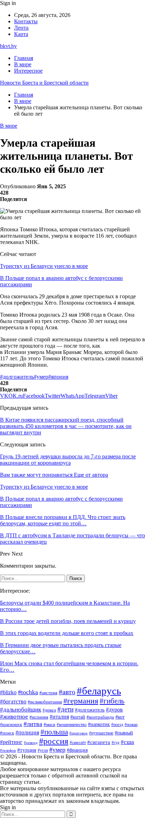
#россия (53, 741)
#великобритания (45, 702)
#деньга (49, 710)
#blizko (8, 692)
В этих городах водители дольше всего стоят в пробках (66, 633)
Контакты (26, 21)
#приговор (78, 733)
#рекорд (31, 743)
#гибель (112, 701)
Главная (23, 58)
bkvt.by (8, 46)
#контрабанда (100, 717)
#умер (41, 377)
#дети (65, 709)
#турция (26, 750)
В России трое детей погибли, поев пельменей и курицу (68, 621)
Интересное (28, 71)
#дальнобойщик (20, 709)
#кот (120, 717)
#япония (58, 377)
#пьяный (124, 732)
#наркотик (99, 724)
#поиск (7, 733)
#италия (59, 717)
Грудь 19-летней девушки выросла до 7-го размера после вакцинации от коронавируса (68, 459)
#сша (127, 742)
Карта (21, 34)
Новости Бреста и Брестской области (44, 83)
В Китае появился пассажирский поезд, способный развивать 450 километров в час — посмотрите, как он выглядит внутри (66, 426)
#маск (49, 724)
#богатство (13, 701)
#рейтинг (11, 742)
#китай (77, 717)
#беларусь (99, 690)
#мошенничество (72, 724)
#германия (80, 701)
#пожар (131, 724)
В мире (22, 64)
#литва (33, 723)
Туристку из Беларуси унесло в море (44, 266)
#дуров (114, 710)
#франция (77, 750)
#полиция (27, 732)
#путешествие (101, 733)
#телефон (8, 750)
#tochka (28, 692)
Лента (21, 28)
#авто (67, 692)
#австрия (48, 692)
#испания (39, 717)
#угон (43, 750)
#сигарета (98, 742)
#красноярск (11, 724)
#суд (115, 742)
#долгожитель (17, 377)
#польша (54, 732)
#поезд (117, 724)
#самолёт (78, 742)
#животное (14, 716)
